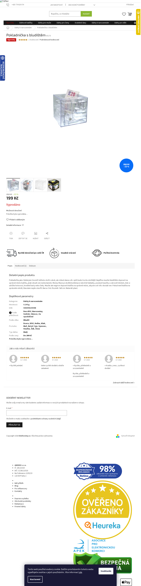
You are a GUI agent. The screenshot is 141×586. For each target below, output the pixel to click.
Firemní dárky (20, 506)
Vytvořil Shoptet (128, 435)
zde (80, 572)
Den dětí (27, 311)
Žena (37, 328)
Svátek (26, 314)
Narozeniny (37, 311)
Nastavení (35, 579)
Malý (25, 332)
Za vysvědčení (32, 315)
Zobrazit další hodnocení (123, 382)
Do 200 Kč (27, 335)
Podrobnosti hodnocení (49, 40)
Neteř (30, 326)
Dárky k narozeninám (32, 301)
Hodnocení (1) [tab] (20, 265)
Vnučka (26, 328)
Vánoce (34, 314)
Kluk (43, 323)
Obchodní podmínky (76, 5)
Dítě (32, 323)
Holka (37, 323)
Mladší (26, 320)
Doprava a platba (22, 498)
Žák (32, 328)
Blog (16, 485)
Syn (35, 326)
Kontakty (18, 491)
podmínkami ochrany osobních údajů (46, 418)
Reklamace (19, 504)
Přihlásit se (14, 425)
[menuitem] (10, 23)
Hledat (86, 14)
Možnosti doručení (14, 210)
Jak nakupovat (56, 5)
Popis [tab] (10, 265)
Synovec (42, 326)
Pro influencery (21, 488)
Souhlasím (106, 571)
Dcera (26, 323)
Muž (25, 326)
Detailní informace (13, 225)
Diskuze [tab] (32, 265)
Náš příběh (19, 483)
